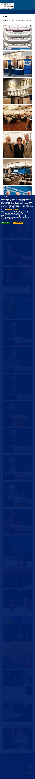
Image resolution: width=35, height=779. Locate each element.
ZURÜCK (7, 16)
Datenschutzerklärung (12, 209)
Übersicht (24, 212)
